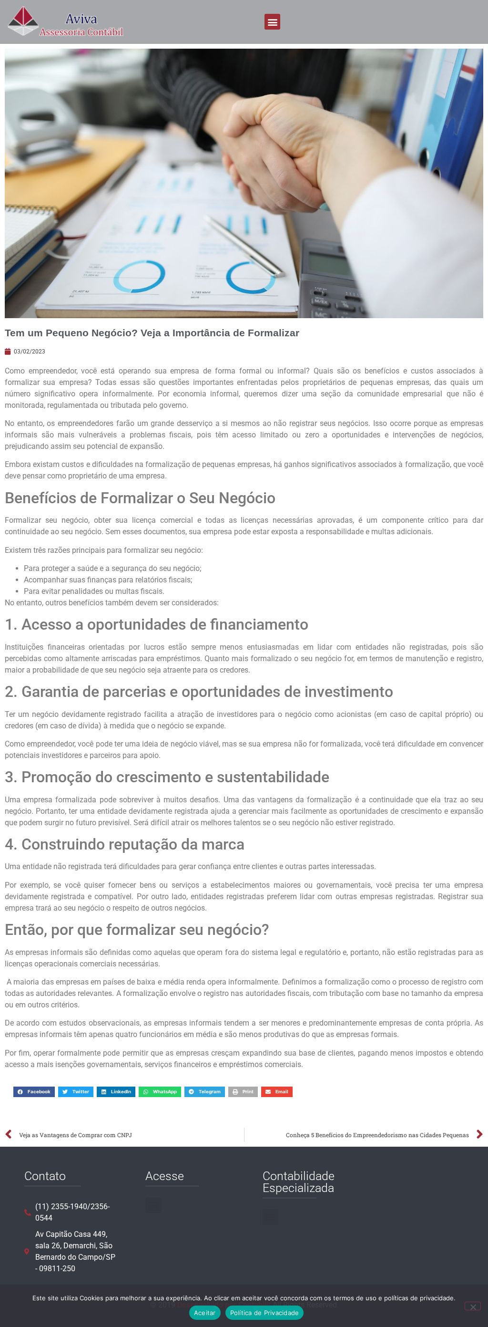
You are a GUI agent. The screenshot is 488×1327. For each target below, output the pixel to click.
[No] (473, 1306)
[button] (272, 22)
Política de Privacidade (264, 1313)
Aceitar (205, 1313)
